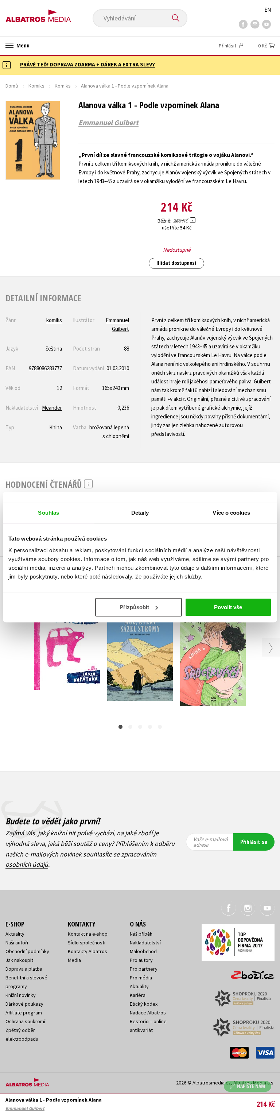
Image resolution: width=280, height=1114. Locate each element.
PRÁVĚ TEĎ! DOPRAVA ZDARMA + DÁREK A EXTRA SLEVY (87, 64)
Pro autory (141, 960)
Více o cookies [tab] (231, 513)
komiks (54, 320)
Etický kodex (144, 1004)
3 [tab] (140, 727)
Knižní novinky (20, 995)
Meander (52, 407)
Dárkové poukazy (24, 1004)
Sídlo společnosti (86, 942)
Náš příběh (141, 934)
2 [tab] (130, 727)
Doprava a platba (23, 969)
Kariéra (137, 995)
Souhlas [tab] (48, 513)
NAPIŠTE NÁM (251, 1086)
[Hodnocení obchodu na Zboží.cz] (249, 972)
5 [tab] (160, 727)
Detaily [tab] (140, 513)
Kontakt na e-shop (88, 934)
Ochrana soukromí (25, 1021)
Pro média (141, 977)
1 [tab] (120, 727)
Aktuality (14, 934)
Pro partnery (144, 969)
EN (267, 9)
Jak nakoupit (19, 960)
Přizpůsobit (134, 607)
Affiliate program (23, 1012)
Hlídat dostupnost (176, 262)
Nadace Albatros (148, 1012)
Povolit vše (228, 607)
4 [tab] (150, 727)
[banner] (38, 13)
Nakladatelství (145, 942)
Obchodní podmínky (27, 951)
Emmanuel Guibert (108, 123)
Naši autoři (16, 942)
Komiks (36, 85)
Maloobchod (143, 951)
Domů (11, 85)
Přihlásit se (253, 842)
